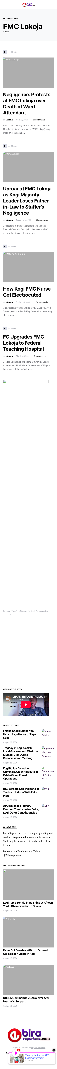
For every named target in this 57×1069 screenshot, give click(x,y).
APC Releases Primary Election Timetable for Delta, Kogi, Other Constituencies (21, 809)
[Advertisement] (28, 651)
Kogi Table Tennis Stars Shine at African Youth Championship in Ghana (28, 904)
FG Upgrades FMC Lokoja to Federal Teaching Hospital (23, 343)
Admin (9, 120)
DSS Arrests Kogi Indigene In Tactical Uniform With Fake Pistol (21, 792)
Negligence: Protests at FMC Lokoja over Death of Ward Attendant (26, 104)
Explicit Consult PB (38, 1048)
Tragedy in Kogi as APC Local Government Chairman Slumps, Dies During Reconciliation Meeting (21, 753)
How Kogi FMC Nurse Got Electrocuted (27, 292)
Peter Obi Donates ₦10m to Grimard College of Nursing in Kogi (25, 952)
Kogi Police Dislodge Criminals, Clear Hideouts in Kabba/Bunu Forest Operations (20, 773)
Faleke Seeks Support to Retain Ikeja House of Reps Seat (19, 734)
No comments (39, 120)
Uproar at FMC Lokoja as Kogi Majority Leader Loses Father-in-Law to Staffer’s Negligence (27, 201)
